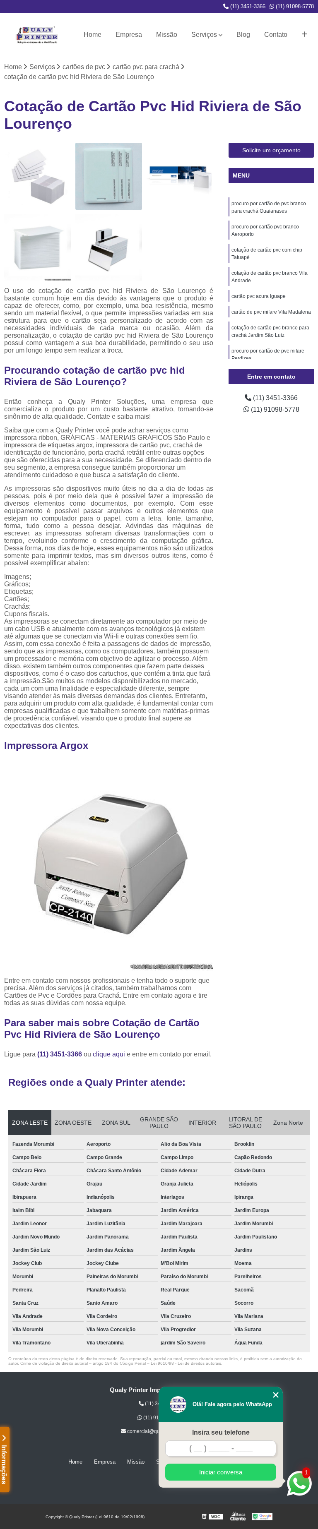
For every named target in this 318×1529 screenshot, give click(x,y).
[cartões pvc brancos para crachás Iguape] (108, 247)
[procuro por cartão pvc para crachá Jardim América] (37, 176)
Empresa (129, 34)
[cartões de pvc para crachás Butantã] (179, 176)
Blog (243, 34)
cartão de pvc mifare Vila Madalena (271, 312)
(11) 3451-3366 (247, 6)
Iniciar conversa (220, 1472)
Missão (166, 34)
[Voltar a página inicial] (36, 34)
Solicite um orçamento (271, 150)
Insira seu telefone (221, 1432)
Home (92, 34)
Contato (275, 34)
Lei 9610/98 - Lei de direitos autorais (186, 1363)
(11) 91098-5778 (294, 6)
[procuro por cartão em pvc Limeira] (37, 247)
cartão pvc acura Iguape (258, 296)
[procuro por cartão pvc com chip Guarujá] (108, 176)
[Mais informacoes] (304, 34)
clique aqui (109, 1054)
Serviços (204, 34)
